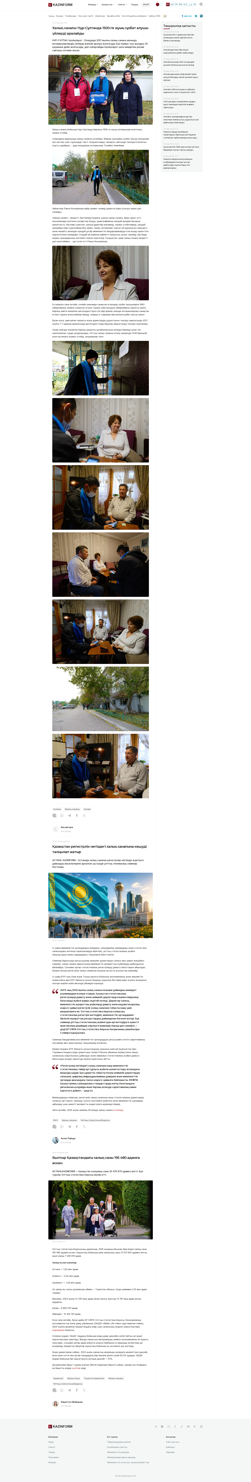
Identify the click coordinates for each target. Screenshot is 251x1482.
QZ (172, 4)
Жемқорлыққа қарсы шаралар (121, 1457)
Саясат (51, 1447)
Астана (57, 809)
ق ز (190, 4)
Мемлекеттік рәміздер (118, 1452)
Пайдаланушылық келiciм (119, 1442)
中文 (185, 4)
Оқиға (51, 1442)
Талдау (134, 5)
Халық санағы (72, 809)
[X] (84, 816)
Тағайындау (70, 16)
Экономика (53, 1457)
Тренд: (51, 16)
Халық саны (73, 1378)
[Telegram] (69, 816)
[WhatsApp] (62, 816)
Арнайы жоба (113, 16)
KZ (168, 4)
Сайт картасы (172, 1442)
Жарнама (170, 1452)
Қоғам (87, 809)
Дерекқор (100, 16)
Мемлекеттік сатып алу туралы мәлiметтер (128, 1462)
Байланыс (170, 1447)
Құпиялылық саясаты (117, 1447)
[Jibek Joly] (187, 16)
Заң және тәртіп (85, 16)
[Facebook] (77, 816)
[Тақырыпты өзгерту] (159, 4)
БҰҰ (55, 1120)
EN (180, 4)
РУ (176, 4)
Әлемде (52, 1462)
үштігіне (76, 1368)
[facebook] (175, 1426)
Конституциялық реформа (134, 16)
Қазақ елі (58, 1378)
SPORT (146, 4)
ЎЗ (194, 4)
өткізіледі (118, 1110)
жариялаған (58, 1330)
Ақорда (59, 16)
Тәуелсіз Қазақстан (94, 1378)
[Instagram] (54, 816)
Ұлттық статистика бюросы (95, 1120)
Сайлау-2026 (154, 16)
